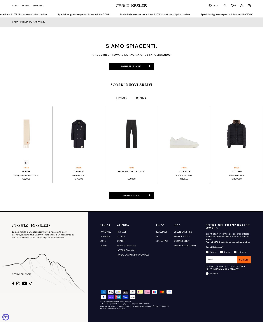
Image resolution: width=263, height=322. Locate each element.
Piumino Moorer (237, 175)
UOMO (103, 241)
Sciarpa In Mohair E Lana (26, 175)
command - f (79, 175)
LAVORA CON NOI (125, 250)
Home (15, 22)
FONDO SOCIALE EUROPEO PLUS (133, 254)
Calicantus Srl (116, 306)
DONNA (103, 245)
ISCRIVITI (243, 259)
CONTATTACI (162, 241)
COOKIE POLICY (181, 241)
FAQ (157, 236)
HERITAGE (121, 231)
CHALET (121, 241)
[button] (249, 5)
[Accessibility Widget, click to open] (5, 317)
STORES (121, 236)
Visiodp (121, 309)
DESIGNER (105, 236)
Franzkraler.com (111, 302)
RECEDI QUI (161, 231)
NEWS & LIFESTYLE (126, 245)
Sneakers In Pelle (184, 175)
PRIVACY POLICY (182, 236)
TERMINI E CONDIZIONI (185, 245)
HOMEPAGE (105, 231)
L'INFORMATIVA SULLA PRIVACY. (222, 269)
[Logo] (131, 5)
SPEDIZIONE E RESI (183, 231)
